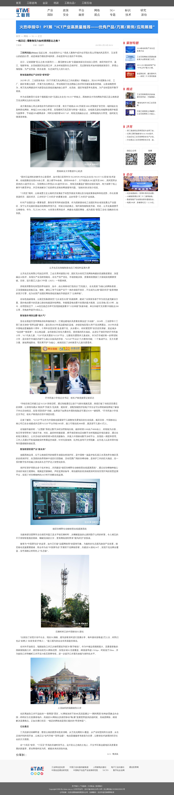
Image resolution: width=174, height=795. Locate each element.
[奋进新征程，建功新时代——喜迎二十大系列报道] (130, 77)
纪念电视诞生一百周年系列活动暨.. (141, 193)
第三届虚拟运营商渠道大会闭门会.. (141, 131)
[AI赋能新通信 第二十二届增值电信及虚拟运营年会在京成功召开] (141, 190)
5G (33, 36)
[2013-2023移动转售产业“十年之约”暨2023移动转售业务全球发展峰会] (130, 69)
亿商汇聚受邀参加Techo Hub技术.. (140, 134)
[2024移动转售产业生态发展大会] (130, 52)
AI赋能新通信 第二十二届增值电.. (140, 196)
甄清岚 (115, 754)
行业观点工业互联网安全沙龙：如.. (141, 140)
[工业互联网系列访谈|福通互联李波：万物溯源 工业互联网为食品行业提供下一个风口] (130, 98)
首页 (18, 36)
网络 (26, 36)
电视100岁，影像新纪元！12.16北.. (141, 202)
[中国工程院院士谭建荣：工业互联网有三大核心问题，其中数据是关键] (130, 115)
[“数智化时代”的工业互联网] (130, 107)
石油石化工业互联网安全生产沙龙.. (141, 137)
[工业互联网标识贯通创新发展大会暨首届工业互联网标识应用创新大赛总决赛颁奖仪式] (130, 60)
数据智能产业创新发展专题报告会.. (141, 199)
